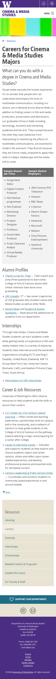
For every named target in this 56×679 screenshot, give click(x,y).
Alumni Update (28, 662)
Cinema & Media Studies (15, 13)
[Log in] (44, 4)
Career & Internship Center (20, 445)
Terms (28, 657)
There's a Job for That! (17, 275)
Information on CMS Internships (23, 380)
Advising (9, 520)
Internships (11, 546)
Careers (9, 529)
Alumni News (12, 309)
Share (7, 492)
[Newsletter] (33, 611)
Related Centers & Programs (21, 564)
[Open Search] (52, 4)
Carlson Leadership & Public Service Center (29, 473)
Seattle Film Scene (15, 573)
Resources (11, 40)
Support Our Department (30, 599)
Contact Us (28, 665)
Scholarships (12, 555)
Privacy (28, 654)
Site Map (28, 660)
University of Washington (22, 672)
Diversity (10, 538)
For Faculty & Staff (15, 582)
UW (12, 296)
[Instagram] (23, 611)
